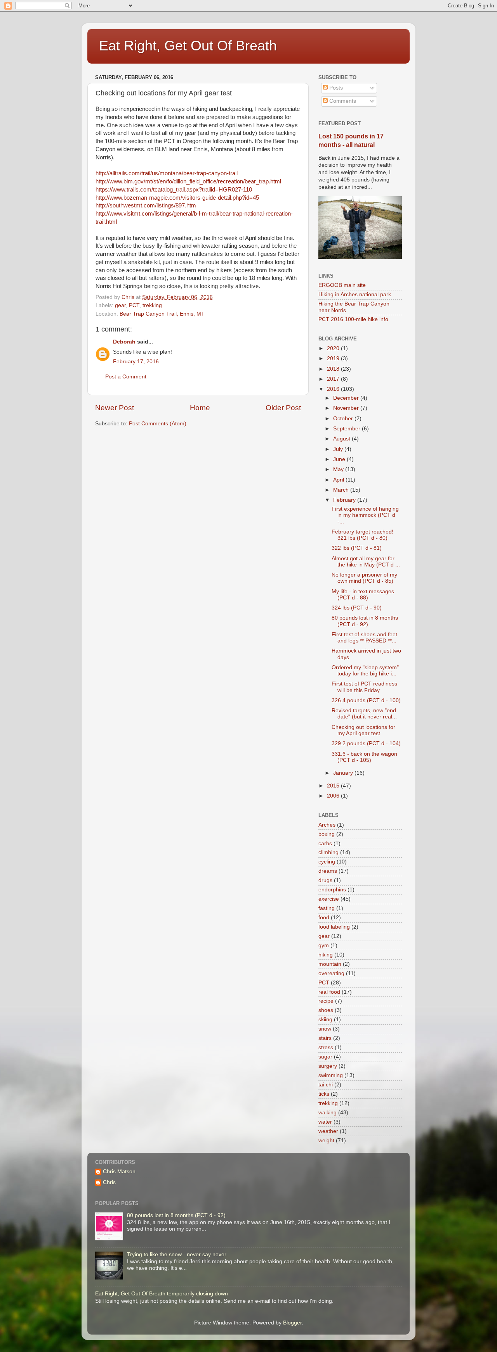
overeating (331, 973)
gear (120, 305)
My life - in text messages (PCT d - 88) (363, 595)
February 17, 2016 (136, 361)
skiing (325, 1019)
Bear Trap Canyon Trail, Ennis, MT (162, 314)
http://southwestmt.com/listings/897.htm (146, 205)
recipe (326, 1001)
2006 (334, 796)
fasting (326, 908)
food (323, 917)
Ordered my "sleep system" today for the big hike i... (365, 671)
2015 (334, 786)
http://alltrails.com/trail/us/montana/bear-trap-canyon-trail (167, 173)
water (325, 1122)
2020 (334, 348)
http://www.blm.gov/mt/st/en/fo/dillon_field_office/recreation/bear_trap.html (188, 181)
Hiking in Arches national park (354, 294)
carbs (325, 843)
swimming (330, 1075)
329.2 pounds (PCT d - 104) (366, 743)
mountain (329, 964)
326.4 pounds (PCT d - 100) (366, 700)
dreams (327, 871)
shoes (325, 1010)
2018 (334, 369)
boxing (326, 834)
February (345, 500)
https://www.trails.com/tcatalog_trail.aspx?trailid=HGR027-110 (174, 189)
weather (328, 1131)
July (338, 449)
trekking (152, 305)
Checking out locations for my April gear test (363, 730)
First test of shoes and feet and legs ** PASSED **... (364, 638)
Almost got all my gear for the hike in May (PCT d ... (366, 562)
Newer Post (114, 408)
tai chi (325, 1085)
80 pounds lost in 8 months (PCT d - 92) (365, 621)
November (346, 408)
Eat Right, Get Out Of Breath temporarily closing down (161, 1294)
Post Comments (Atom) (157, 423)
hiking (325, 955)
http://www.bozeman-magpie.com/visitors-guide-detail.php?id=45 (177, 198)
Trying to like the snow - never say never (176, 1254)
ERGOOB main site (342, 285)
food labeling (334, 927)
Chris (109, 1182)
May (339, 469)
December (346, 398)
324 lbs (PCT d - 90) (357, 608)
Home (200, 408)
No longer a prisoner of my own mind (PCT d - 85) (364, 578)
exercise (328, 899)
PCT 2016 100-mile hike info (353, 319)
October (344, 418)
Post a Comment (125, 377)
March (341, 490)
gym (323, 945)
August (342, 439)
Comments (342, 101)
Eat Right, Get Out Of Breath (188, 46)
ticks (323, 1094)
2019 (334, 358)
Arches (326, 825)
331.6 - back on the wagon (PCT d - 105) (364, 757)
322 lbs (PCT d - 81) (357, 548)
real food (329, 992)
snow (324, 1029)
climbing (328, 852)
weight (326, 1140)
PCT (134, 305)
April (339, 480)
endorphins (332, 890)
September (347, 429)
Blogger (292, 1323)
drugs (325, 880)
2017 (334, 379)
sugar (325, 1057)
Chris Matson (119, 1171)
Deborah (124, 342)
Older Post (283, 408)
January (344, 773)
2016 (334, 389)
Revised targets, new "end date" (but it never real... (364, 714)
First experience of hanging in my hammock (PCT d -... (365, 515)
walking (327, 1112)
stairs (325, 1038)
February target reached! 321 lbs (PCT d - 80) (362, 535)
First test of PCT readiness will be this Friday (364, 687)
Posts (335, 88)
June (340, 459)
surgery (327, 1066)
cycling (326, 862)
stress (325, 1047)
